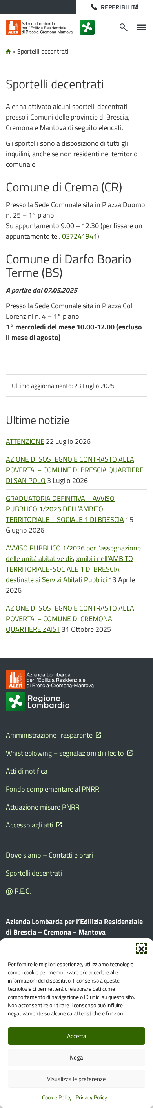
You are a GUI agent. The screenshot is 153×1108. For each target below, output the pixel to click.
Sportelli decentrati (34, 873)
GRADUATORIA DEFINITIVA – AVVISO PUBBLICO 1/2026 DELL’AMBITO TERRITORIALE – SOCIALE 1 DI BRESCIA (65, 509)
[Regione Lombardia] (87, 27)
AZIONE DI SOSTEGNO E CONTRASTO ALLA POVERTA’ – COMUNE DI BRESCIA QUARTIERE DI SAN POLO (75, 470)
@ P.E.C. (18, 891)
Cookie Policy (57, 1097)
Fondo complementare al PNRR (52, 789)
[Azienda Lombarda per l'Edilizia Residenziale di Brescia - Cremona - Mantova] (39, 27)
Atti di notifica (26, 771)
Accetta (76, 1035)
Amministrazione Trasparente (51, 735)
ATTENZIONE (25, 441)
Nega (76, 1057)
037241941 (79, 236)
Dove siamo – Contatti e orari (49, 855)
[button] (141, 948)
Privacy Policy (91, 1097)
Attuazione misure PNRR (43, 807)
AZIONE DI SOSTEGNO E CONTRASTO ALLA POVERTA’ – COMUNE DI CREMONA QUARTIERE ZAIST (70, 618)
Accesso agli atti (31, 825)
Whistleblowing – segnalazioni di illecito (66, 753)
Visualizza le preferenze (76, 1078)
